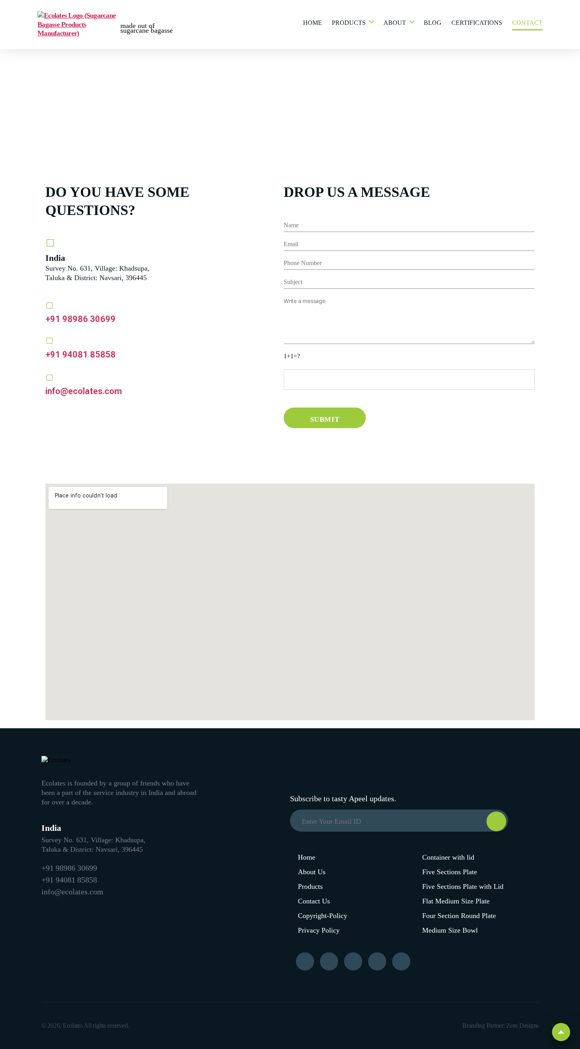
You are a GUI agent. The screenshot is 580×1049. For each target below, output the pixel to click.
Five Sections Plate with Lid (462, 886)
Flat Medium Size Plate (456, 901)
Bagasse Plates (367, 54)
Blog (433, 22)
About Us (312, 872)
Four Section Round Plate (459, 916)
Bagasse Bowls (366, 67)
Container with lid (448, 857)
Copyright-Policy (322, 916)
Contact (527, 22)
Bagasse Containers (360, 84)
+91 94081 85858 (80, 354)
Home (312, 22)
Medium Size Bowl (450, 930)
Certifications (476, 22)
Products (349, 22)
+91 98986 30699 (80, 319)
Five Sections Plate (449, 872)
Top (561, 1032)
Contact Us (314, 901)
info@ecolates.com (83, 391)
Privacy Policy (319, 930)
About (395, 22)
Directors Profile (409, 59)
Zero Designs (522, 1025)
